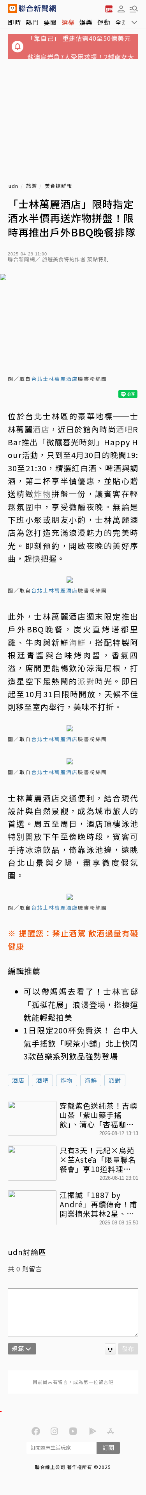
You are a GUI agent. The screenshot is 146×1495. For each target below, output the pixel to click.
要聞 (50, 22)
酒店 (18, 1080)
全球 (121, 22)
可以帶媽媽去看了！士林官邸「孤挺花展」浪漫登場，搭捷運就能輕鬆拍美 (80, 1004)
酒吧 (42, 1080)
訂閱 (108, 1447)
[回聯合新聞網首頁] (12, 8)
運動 (104, 22)
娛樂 (86, 22)
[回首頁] (37, 8)
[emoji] (110, 1348)
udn (13, 186)
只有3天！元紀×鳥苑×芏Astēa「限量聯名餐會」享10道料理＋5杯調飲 (98, 1159)
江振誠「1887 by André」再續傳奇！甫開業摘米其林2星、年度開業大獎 (98, 1204)
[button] (121, 8)
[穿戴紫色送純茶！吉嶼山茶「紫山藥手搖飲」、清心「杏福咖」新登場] (32, 1118)
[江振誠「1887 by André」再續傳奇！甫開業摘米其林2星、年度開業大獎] (32, 1207)
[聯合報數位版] (108, 8)
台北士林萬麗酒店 (54, 378)
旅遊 (31, 186)
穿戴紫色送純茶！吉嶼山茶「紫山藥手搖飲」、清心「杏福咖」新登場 (98, 1115)
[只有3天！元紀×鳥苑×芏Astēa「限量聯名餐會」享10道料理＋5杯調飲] (32, 1163)
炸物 (66, 1080)
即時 (14, 22)
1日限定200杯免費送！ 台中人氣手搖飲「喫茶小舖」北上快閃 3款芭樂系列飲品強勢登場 (80, 1043)
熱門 (32, 22)
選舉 (68, 22)
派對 (115, 1080)
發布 (128, 1348)
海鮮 (90, 1080)
